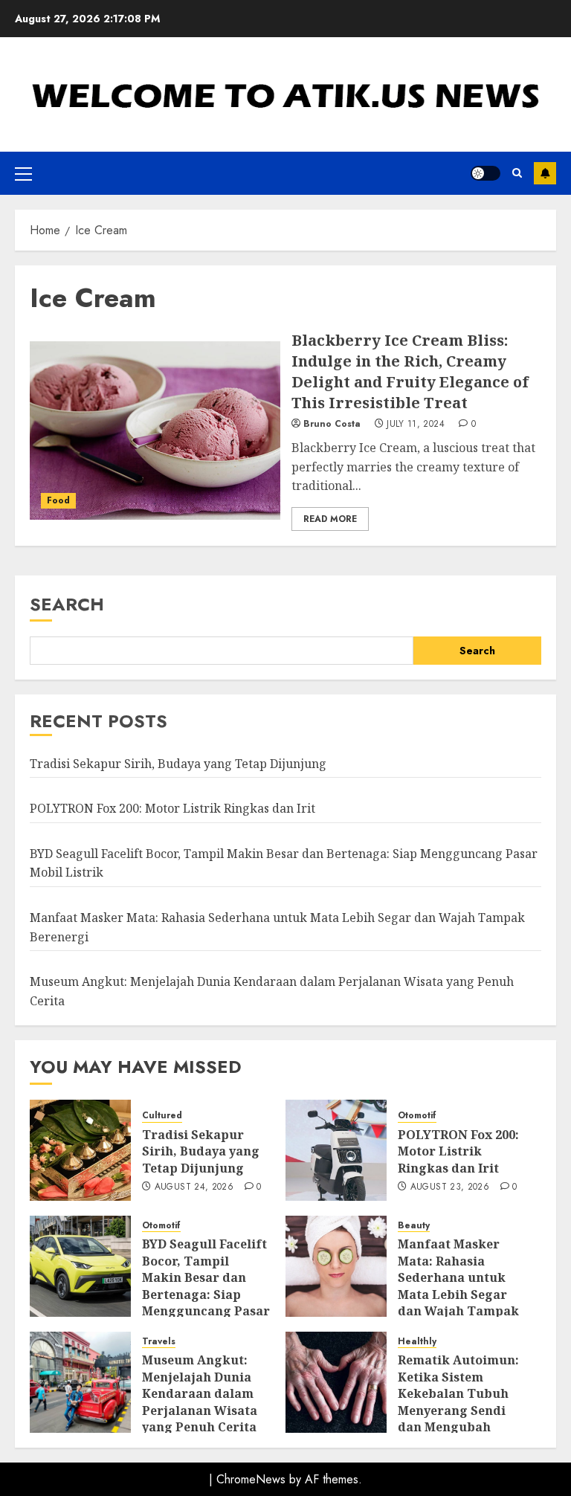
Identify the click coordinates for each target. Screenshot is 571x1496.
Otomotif (417, 1115)
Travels (158, 1341)
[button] (23, 173)
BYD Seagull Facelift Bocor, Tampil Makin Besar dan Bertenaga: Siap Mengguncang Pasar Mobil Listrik (206, 1285)
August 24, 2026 (194, 1187)
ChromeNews (251, 1479)
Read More (330, 519)
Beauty (414, 1225)
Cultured (162, 1115)
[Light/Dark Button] (485, 173)
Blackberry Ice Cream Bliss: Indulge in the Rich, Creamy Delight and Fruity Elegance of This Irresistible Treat (410, 371)
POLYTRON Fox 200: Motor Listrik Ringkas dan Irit (172, 808)
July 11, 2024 (416, 425)
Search (67, 604)
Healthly (417, 1341)
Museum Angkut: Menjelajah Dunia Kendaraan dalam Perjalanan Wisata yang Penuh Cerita (199, 1393)
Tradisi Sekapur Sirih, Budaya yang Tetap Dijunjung (178, 763)
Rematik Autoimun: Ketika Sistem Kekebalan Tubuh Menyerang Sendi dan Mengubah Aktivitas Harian (458, 1401)
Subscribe (545, 173)
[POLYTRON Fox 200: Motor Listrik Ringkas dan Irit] (336, 1150)
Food (58, 500)
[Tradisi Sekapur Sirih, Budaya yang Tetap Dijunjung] (80, 1150)
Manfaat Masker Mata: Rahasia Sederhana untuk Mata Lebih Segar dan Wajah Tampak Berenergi (458, 1285)
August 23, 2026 (449, 1187)
